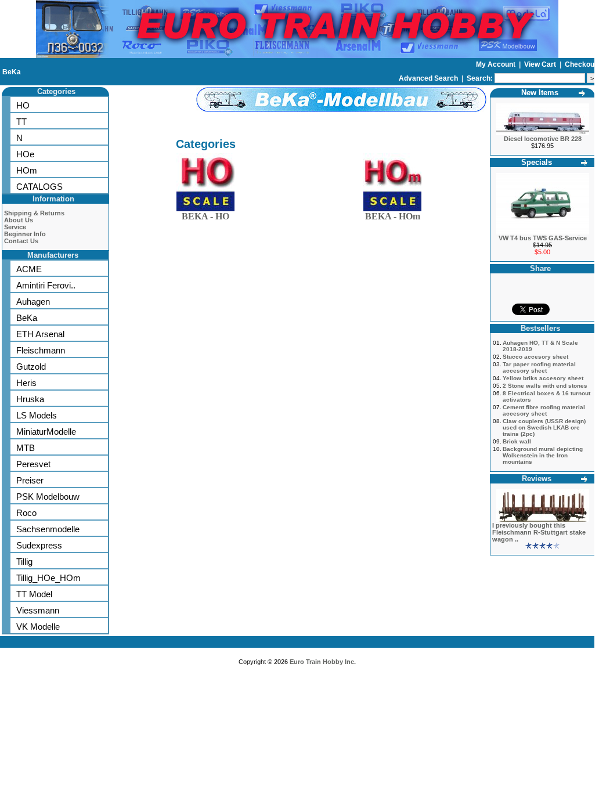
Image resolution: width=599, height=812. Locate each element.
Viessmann (37, 610)
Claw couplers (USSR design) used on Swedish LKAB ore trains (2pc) (544, 427)
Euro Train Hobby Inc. (323, 661)
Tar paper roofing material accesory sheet (539, 367)
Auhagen (33, 301)
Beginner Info (25, 233)
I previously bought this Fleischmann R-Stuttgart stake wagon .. (539, 532)
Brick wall (517, 441)
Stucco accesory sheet (535, 356)
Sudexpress (39, 545)
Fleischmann (40, 350)
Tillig (24, 561)
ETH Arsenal (40, 334)
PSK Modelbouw (48, 496)
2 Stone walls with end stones (545, 385)
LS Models (36, 415)
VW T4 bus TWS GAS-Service (543, 237)
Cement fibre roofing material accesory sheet (544, 410)
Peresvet (33, 464)
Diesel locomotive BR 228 (543, 138)
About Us (18, 219)
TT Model (34, 594)
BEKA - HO (205, 216)
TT (21, 122)
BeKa (11, 72)
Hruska (30, 399)
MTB (25, 448)
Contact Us (21, 240)
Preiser (30, 480)
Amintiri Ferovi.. (45, 285)
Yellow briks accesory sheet (543, 378)
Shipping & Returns (34, 213)
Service (15, 226)
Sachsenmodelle (48, 529)
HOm (26, 170)
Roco (26, 513)
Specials (536, 162)
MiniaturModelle (46, 431)
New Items (539, 92)
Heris (26, 383)
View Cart (541, 64)
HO (23, 105)
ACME (29, 269)
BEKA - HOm (392, 216)
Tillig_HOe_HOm (48, 578)
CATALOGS (39, 187)
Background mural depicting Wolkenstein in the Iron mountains (543, 455)
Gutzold (31, 366)
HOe (25, 154)
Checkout (581, 64)
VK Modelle (38, 626)
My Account (496, 64)
